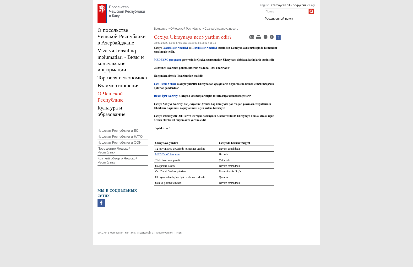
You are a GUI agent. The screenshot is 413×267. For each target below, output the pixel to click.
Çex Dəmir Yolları (165, 84)
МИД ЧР (102, 232)
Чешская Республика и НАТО (120, 136)
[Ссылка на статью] (252, 36)
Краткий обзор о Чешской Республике (117, 160)
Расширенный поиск (279, 18)
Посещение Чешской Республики (114, 150)
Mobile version (164, 232)
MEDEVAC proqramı (167, 60)
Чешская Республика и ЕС (118, 130)
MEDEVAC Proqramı (167, 154)
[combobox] (287, 11)
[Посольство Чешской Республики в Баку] (121, 5)
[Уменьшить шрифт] (265, 36)
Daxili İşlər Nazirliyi (166, 96)
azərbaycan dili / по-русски (288, 5)
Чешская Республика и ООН (119, 142)
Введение (160, 28)
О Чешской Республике (185, 28)
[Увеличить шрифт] (272, 36)
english (264, 5)
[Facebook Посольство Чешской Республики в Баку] (101, 200)
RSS (179, 232)
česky (311, 5)
